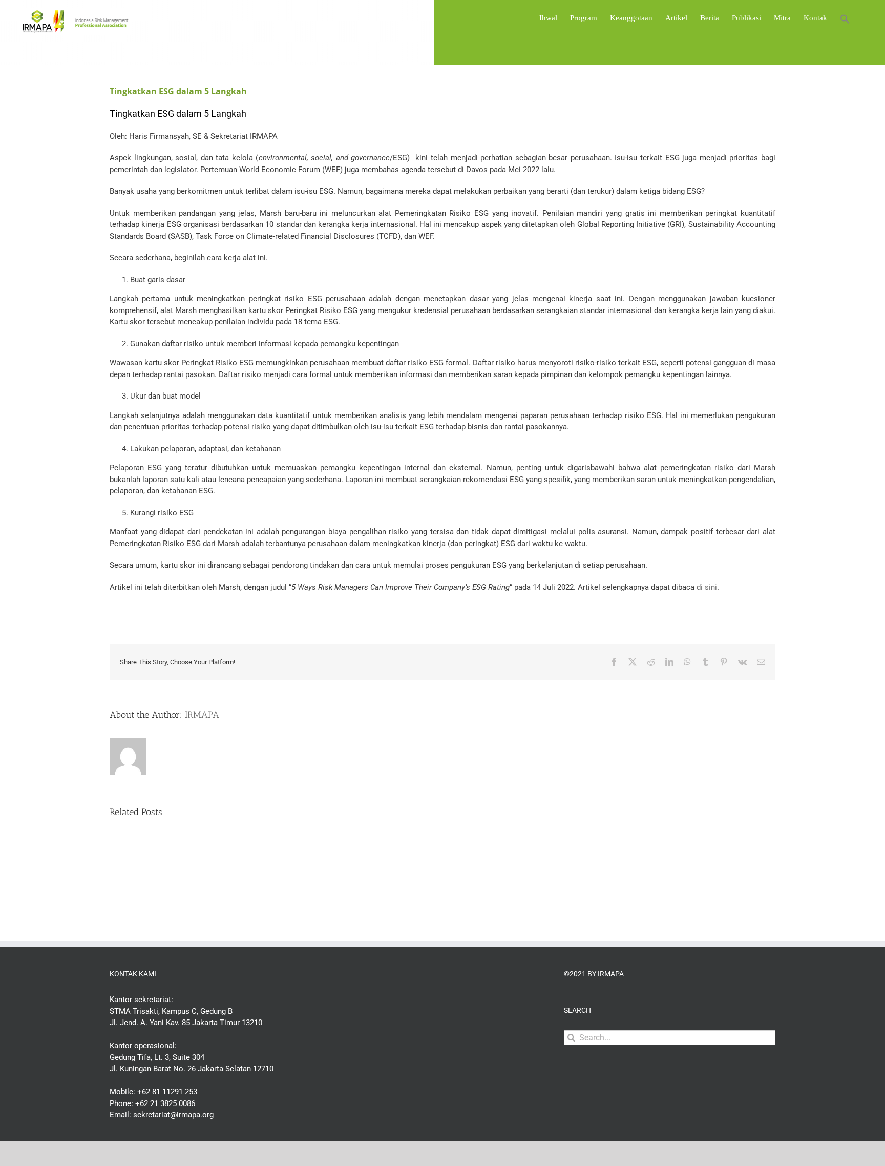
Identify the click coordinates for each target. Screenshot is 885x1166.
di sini (705, 587)
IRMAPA (202, 714)
